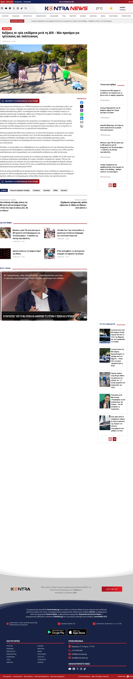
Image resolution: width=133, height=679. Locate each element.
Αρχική (3, 2)
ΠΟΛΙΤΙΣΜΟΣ (113, 16)
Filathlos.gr (58, 616)
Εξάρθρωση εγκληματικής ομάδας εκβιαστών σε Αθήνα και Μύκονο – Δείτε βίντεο (73, 205)
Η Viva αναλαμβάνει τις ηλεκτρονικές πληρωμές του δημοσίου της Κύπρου (71, 252)
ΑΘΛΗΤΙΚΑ (93, 16)
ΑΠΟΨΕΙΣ (40, 662)
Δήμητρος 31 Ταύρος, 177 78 (83, 646)
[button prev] (110, 185)
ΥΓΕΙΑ (64, 16)
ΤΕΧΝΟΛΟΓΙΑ (41, 659)
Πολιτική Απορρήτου (41, 676)
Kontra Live (9, 2)
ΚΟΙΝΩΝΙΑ (15, 16)
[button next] (114, 185)
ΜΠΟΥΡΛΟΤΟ (27, 16)
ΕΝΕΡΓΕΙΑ (73, 16)
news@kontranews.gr (80, 658)
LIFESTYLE (40, 657)
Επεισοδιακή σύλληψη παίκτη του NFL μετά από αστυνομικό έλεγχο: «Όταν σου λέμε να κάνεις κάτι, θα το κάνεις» (14, 206)
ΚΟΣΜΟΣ (83, 16)
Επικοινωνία (27, 2)
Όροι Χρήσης (28, 676)
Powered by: (124, 676)
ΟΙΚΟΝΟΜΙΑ (54, 16)
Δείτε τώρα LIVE (112, 589)
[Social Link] (2, 8)
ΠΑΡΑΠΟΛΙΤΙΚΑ (41, 16)
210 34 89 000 (77, 650)
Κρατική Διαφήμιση (57, 676)
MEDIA (103, 16)
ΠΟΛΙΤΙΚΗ (5, 16)
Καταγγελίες (18, 2)
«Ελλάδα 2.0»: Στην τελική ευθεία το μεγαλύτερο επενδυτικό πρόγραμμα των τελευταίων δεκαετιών (70, 233)
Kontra (92, 612)
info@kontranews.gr (79, 654)
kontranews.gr (53, 609)
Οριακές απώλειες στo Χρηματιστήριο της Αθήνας (27, 252)
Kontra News (51, 614)
